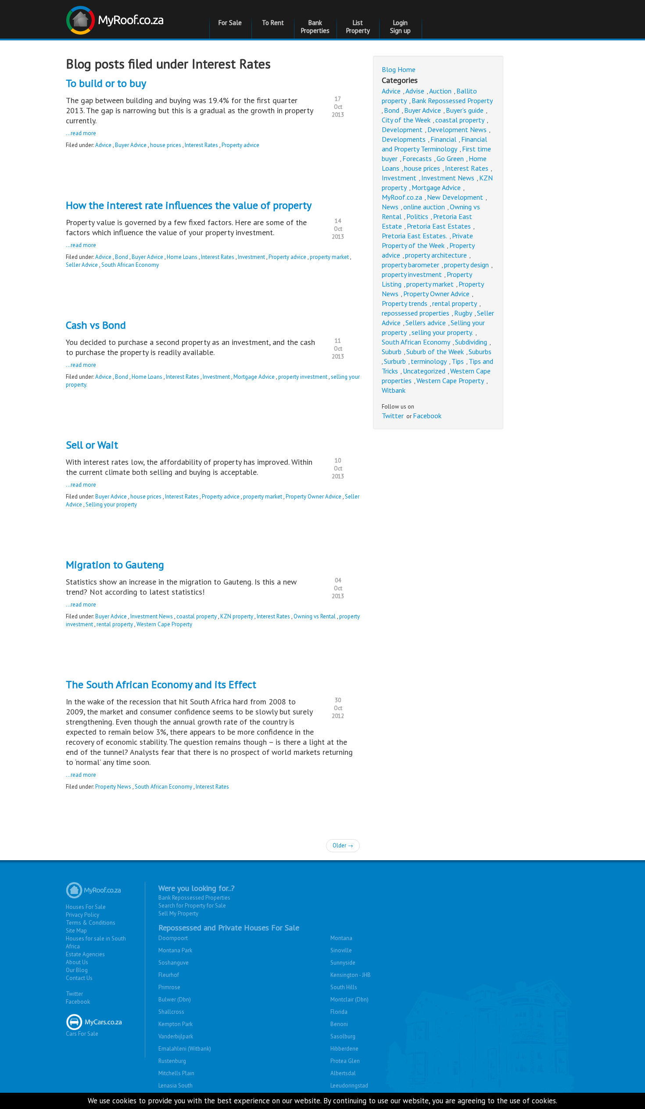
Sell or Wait (92, 445)
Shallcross (171, 1012)
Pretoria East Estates (439, 226)
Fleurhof (168, 975)
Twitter (393, 415)
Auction (440, 90)
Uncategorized (424, 370)
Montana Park (175, 950)
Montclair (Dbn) (349, 999)
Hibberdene (344, 1048)
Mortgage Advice (254, 376)
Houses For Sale (86, 907)
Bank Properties (315, 26)
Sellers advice (425, 322)
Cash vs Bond (96, 325)
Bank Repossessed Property (452, 100)
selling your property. (442, 332)
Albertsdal (343, 1073)
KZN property (236, 616)
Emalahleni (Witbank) (184, 1048)
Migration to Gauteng (115, 564)
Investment (251, 257)
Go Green (450, 158)
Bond (121, 257)
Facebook (427, 415)
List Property (358, 26)
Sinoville (341, 950)
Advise (414, 90)
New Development (455, 197)
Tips (458, 361)
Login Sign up (400, 26)
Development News (457, 129)
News (390, 206)
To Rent (273, 22)
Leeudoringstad (349, 1085)
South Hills (343, 987)
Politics (417, 216)
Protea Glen (345, 1061)
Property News (113, 786)
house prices (165, 145)
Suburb (391, 351)
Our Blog (77, 970)
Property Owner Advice (313, 496)
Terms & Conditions (90, 922)
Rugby (463, 313)
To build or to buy (106, 83)
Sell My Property (178, 913)
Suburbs (480, 351)
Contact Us (79, 978)
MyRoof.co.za (402, 197)
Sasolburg (342, 1036)
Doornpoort (173, 938)
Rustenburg (172, 1061)
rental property (115, 624)
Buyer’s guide (465, 110)
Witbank (393, 390)
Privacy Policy (82, 915)
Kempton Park (175, 1024)
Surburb (395, 361)
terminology (429, 361)
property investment (302, 376)
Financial (443, 139)
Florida (339, 1012)
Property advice (240, 145)
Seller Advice (82, 265)
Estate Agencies (85, 954)
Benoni (339, 1024)
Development (402, 129)
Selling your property (111, 504)
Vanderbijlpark (175, 1036)
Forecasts (417, 158)
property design (466, 264)
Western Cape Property (164, 624)
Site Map (76, 930)
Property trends (404, 303)
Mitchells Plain (176, 1073)
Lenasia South (175, 1085)
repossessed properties (415, 313)
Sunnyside (342, 962)
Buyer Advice (131, 145)
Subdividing (471, 341)
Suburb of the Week (435, 351)
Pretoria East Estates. (414, 235)
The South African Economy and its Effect (161, 684)
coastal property (196, 616)
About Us (77, 962)
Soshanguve (173, 962)
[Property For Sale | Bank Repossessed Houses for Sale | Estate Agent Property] (116, 17)
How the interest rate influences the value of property (189, 205)
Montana (341, 938)
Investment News (151, 616)
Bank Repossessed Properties (194, 897)
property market (329, 257)
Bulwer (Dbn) (174, 999)
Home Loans (182, 257)
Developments (404, 139)
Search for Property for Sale (192, 905)
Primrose (169, 987)
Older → (343, 845)
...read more (81, 133)
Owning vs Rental (315, 616)
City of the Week (406, 119)
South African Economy (130, 265)
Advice (103, 145)
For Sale (230, 22)
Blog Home (399, 69)
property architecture (436, 255)
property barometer (410, 264)
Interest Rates (201, 145)
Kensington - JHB (350, 975)
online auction (424, 206)
